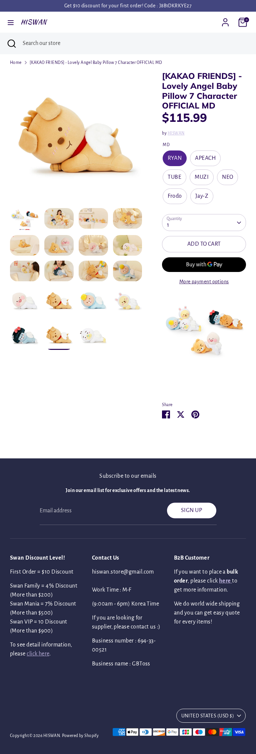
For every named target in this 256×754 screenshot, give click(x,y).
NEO (227, 177)
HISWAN (34, 22)
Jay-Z (201, 196)
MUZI (202, 177)
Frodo (175, 196)
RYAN (175, 158)
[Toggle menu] (10, 22)
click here (38, 654)
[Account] (225, 20)
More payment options (204, 281)
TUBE (174, 177)
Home (16, 62)
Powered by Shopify (80, 735)
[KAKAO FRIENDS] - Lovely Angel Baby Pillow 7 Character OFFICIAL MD (96, 62)
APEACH (205, 158)
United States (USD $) (207, 715)
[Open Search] (11, 43)
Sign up (191, 510)
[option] (76, 139)
